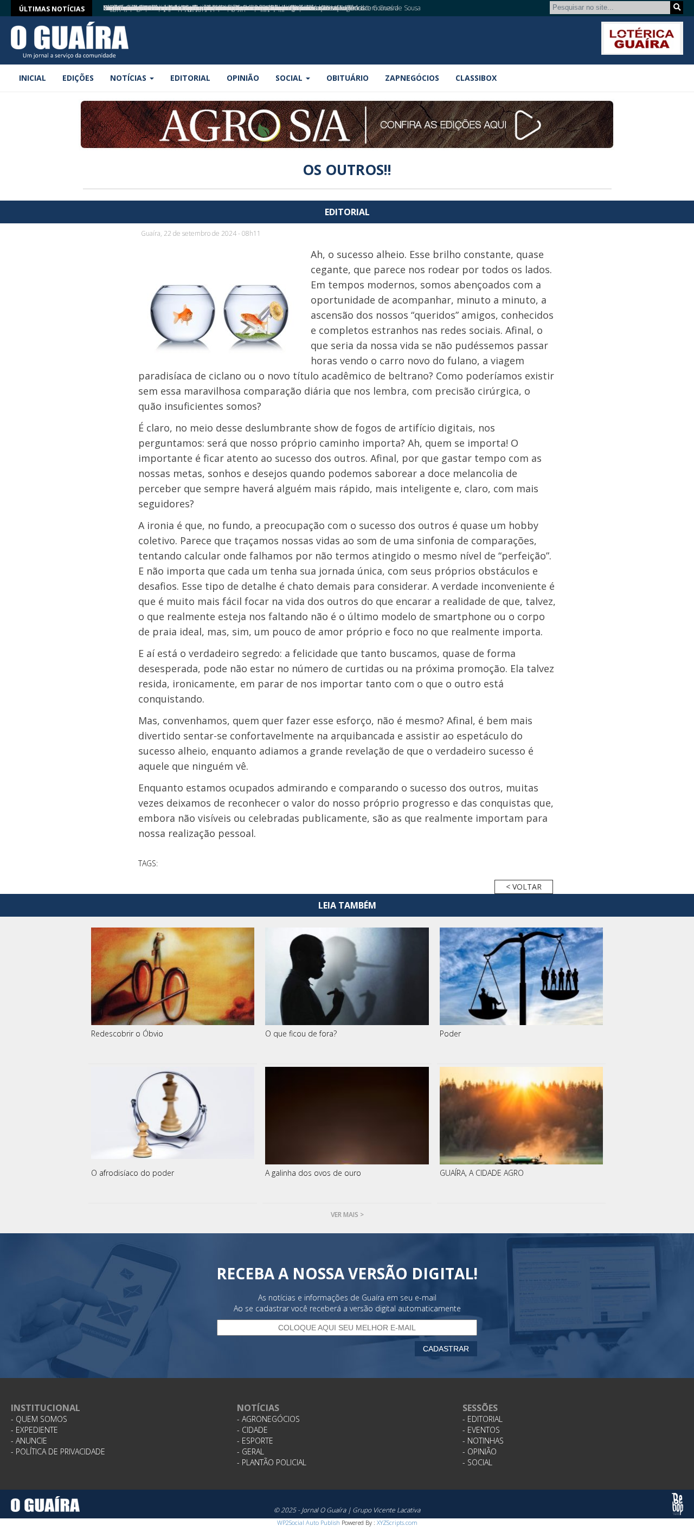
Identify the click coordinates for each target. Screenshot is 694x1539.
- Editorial (482, 1419)
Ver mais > (347, 1214)
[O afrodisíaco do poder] (173, 1115)
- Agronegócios (268, 1419)
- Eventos (481, 1430)
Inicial (32, 78)
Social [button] (290, 78)
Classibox (476, 78)
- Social (477, 1462)
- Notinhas (483, 1440)
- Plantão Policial (271, 1462)
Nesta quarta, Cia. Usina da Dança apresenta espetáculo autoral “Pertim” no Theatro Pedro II (236, 7)
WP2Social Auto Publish (308, 1522)
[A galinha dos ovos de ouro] (347, 1115)
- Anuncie (29, 1440)
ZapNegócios (412, 78)
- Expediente (34, 1430)
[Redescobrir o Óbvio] (173, 976)
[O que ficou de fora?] (347, 976)
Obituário (347, 78)
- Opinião (479, 1451)
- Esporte (255, 1440)
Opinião (243, 78)
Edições (78, 78)
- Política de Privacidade (58, 1451)
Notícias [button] (129, 78)
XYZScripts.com (397, 1522)
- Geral (250, 1451)
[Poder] (521, 976)
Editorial (190, 78)
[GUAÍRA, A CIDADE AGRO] (521, 1115)
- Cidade (252, 1430)
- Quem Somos (39, 1419)
